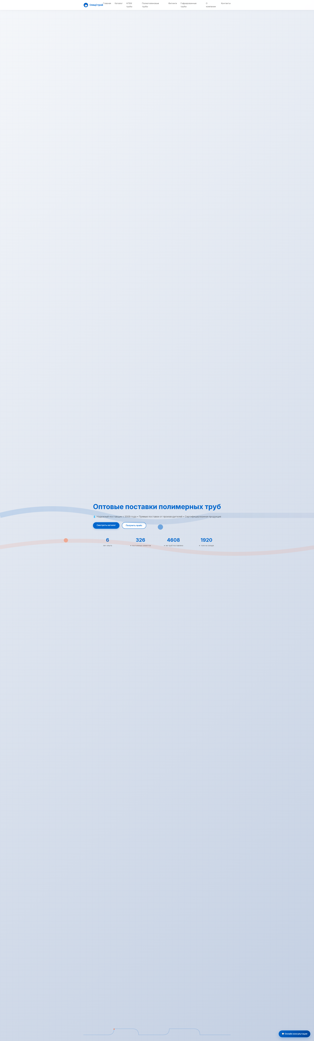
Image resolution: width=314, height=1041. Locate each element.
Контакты (226, 3)
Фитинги (172, 3)
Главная (107, 3)
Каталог (119, 3)
